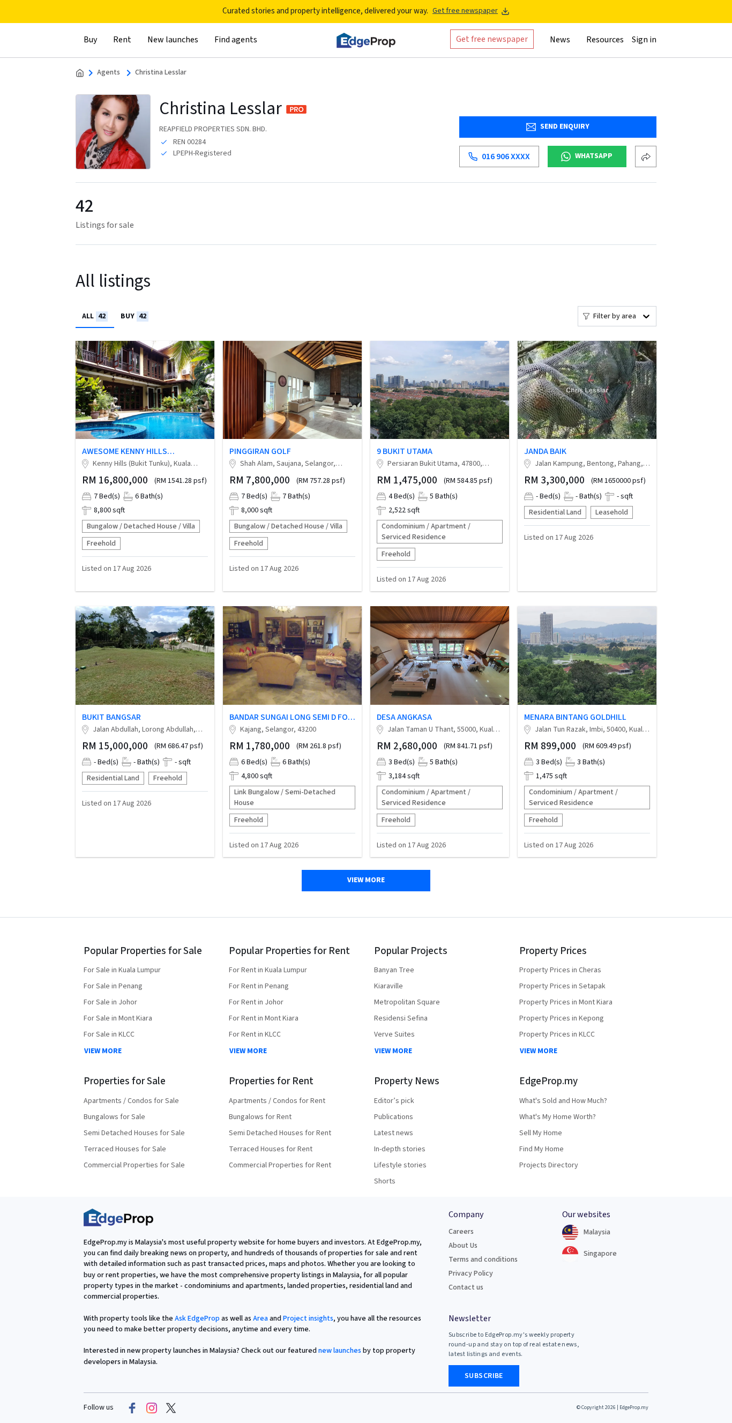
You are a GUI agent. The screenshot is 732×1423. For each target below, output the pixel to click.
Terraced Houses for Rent (270, 1149)
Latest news (393, 1133)
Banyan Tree (394, 970)
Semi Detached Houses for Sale (134, 1133)
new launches (339, 1350)
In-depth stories (399, 1149)
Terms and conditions (483, 1259)
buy (133, 316)
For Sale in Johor (110, 1002)
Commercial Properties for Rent (280, 1165)
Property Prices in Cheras (560, 970)
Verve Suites (394, 1034)
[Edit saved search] (645, 156)
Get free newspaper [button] (492, 38)
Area (259, 1318)
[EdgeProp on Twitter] (171, 1408)
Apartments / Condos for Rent (277, 1101)
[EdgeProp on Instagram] (151, 1408)
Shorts (384, 1181)
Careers (461, 1231)
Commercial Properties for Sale (134, 1165)
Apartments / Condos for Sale (131, 1101)
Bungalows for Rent (260, 1117)
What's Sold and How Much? (563, 1101)
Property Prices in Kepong (561, 1018)
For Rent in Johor (256, 1002)
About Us (463, 1245)
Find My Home (541, 1149)
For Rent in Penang (259, 986)
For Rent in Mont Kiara (263, 1018)
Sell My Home (540, 1133)
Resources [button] (605, 39)
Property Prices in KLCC (557, 1034)
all (94, 316)
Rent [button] (122, 39)
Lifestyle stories (400, 1165)
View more (366, 880)
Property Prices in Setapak (562, 986)
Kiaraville (388, 986)
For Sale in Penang (113, 986)
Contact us (466, 1287)
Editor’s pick (394, 1101)
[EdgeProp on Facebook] (132, 1408)
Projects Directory (548, 1165)
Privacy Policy (471, 1273)
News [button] (560, 39)
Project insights (307, 1318)
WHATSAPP (594, 156)
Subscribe (484, 1375)
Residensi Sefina (401, 1018)
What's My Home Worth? (557, 1117)
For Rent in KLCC (255, 1034)
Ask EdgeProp (197, 1318)
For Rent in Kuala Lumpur (268, 970)
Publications (393, 1117)
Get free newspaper (465, 11)
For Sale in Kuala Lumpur (122, 970)
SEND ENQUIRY (564, 126)
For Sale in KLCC (109, 1034)
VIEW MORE (103, 1051)
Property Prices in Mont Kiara (566, 1002)
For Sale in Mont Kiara (118, 1018)
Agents (108, 73)
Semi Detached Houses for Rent (280, 1133)
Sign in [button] (644, 39)
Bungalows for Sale (114, 1117)
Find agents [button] (235, 39)
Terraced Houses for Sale (125, 1149)
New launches (172, 39)
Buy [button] (90, 39)
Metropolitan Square (407, 1002)
